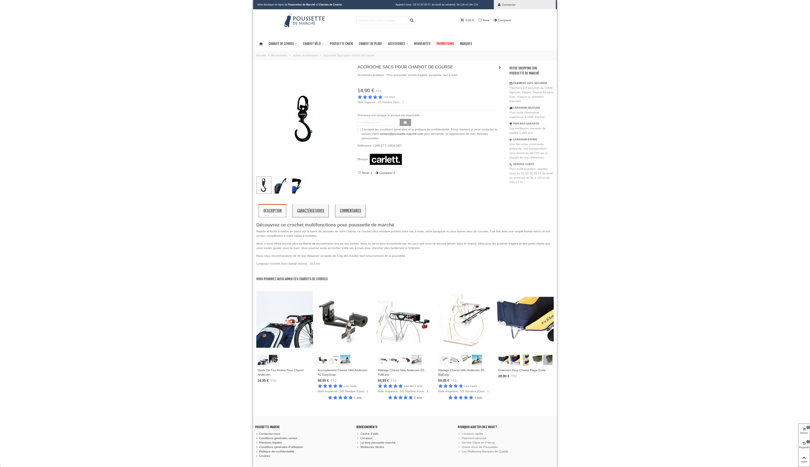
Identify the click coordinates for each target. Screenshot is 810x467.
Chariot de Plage (370, 44)
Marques (466, 44)
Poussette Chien (341, 44)
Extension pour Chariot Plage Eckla (521, 370)
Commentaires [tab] (350, 210)
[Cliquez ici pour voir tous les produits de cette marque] (386, 159)
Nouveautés (422, 44)
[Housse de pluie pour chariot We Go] (500, 67)
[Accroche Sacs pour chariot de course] (303, 170)
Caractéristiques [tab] (310, 210)
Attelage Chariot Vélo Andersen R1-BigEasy (462, 372)
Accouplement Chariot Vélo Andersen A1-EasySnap (342, 372)
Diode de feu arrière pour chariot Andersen (281, 372)
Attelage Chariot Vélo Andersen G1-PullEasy (401, 372)
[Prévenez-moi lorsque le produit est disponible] (405, 122)
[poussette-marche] (304, 20)
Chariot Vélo (312, 44)
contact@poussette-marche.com (401, 133)
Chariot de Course (281, 44)
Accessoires (396, 44)
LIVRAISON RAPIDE (525, 139)
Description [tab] (272, 210)
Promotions (445, 44)
